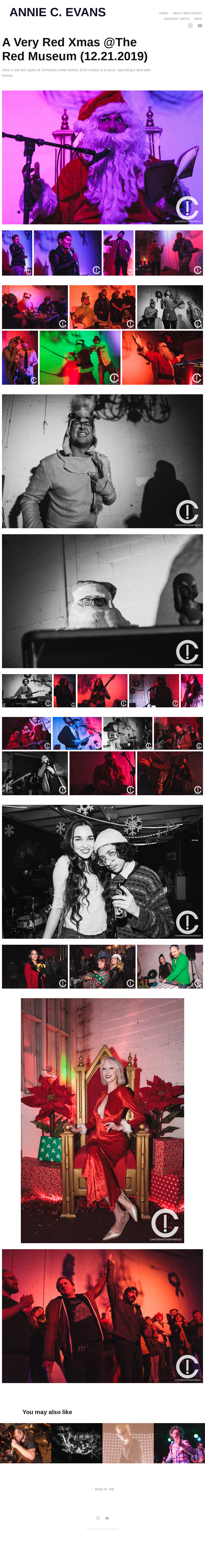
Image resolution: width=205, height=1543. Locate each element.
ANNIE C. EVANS (57, 12)
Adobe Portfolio (110, 1529)
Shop (198, 18)
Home (163, 13)
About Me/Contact (187, 13)
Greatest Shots (176, 18)
